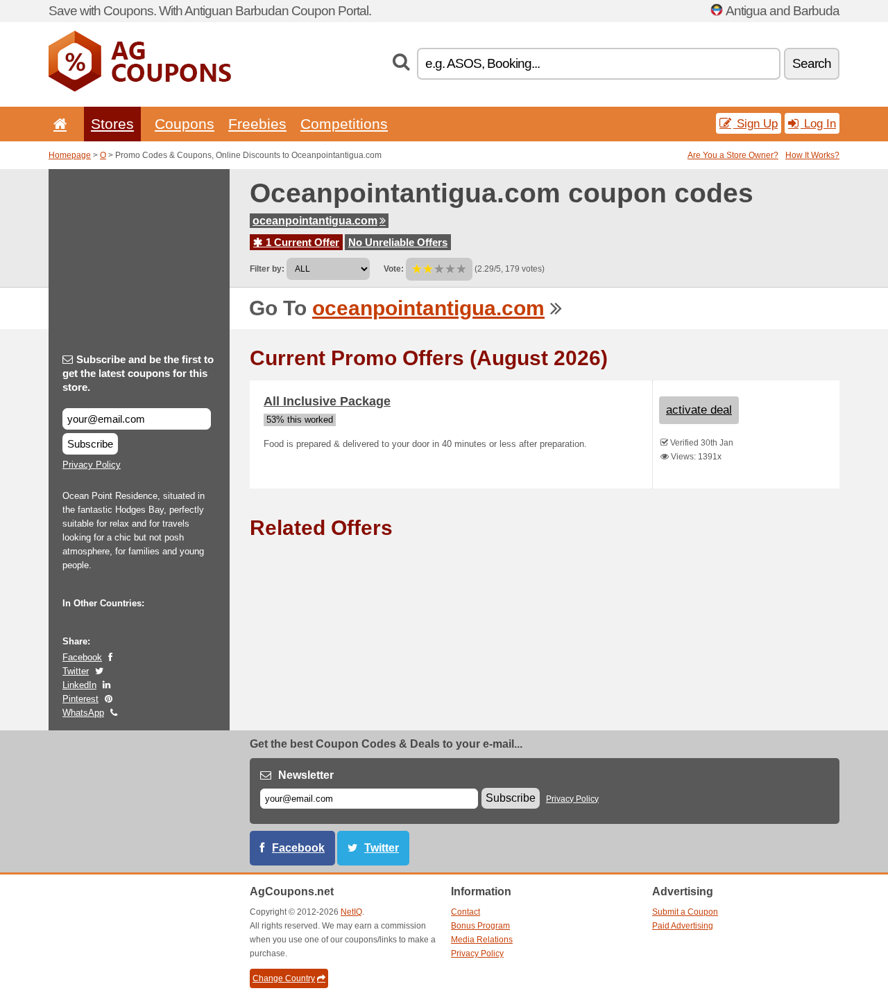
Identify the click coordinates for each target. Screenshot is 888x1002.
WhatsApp (83, 712)
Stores (112, 124)
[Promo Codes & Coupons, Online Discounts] (140, 89)
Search (811, 63)
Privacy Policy (91, 464)
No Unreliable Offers (397, 242)
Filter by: (267, 269)
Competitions (344, 124)
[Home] (58, 124)
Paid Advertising (682, 926)
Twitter (75, 671)
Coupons (184, 124)
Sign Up (755, 123)
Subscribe (90, 444)
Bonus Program (480, 926)
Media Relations (482, 939)
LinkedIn (79, 685)
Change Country (284, 978)
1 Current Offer (301, 242)
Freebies (257, 124)
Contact (465, 912)
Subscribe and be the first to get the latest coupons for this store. (138, 373)
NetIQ (351, 912)
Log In (818, 123)
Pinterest (80, 699)
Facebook (82, 657)
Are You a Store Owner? (733, 155)
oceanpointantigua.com (315, 221)
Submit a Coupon (685, 912)
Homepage (70, 155)
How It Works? (812, 155)
